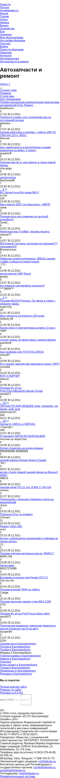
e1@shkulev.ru (47, 761)
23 (3, 403)
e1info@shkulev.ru (44, 767)
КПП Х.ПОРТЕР (10, 376)
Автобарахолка (9, 58)
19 (3, 421)
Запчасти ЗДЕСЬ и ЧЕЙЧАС (18, 424)
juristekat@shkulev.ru (12, 770)
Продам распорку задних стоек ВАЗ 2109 (25, 601)
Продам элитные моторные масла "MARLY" (27, 553)
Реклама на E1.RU (11, 692)
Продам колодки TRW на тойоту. (20, 589)
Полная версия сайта (13, 686)
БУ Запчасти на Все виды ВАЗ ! (19, 192)
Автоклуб (6, 55)
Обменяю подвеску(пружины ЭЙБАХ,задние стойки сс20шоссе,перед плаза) (27, 260)
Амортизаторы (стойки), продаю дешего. (25, 231)
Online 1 (5, 84)
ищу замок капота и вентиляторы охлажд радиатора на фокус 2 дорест (25, 149)
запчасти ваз (8, 177)
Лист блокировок (10, 99)
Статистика (7, 96)
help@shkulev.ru (29, 773)
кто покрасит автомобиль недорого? (22, 285)
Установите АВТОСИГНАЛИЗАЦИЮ (22, 436)
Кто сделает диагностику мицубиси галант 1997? (30, 364)
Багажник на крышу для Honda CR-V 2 (24, 577)
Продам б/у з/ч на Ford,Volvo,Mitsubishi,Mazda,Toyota (21, 389)
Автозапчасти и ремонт (14, 61)
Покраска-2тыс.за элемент (16, 514)
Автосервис (7, 565)
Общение (6, 52)
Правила (5, 93)
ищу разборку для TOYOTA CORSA (22, 351)
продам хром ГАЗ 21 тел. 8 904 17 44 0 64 (25, 487)
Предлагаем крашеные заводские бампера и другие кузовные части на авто (28, 627)
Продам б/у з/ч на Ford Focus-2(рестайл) (25, 613)
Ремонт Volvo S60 (11, 526)
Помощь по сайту (11, 689)
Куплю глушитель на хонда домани (21, 448)
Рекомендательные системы (17, 776)
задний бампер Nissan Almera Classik (23, 460)
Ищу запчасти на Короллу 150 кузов (22, 315)
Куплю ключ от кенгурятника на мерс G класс (28, 327)
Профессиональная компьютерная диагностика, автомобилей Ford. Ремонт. (30, 104)
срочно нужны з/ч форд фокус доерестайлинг (28, 339)
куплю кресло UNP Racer (15, 273)
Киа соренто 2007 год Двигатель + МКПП (25, 204)
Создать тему (8, 90)
